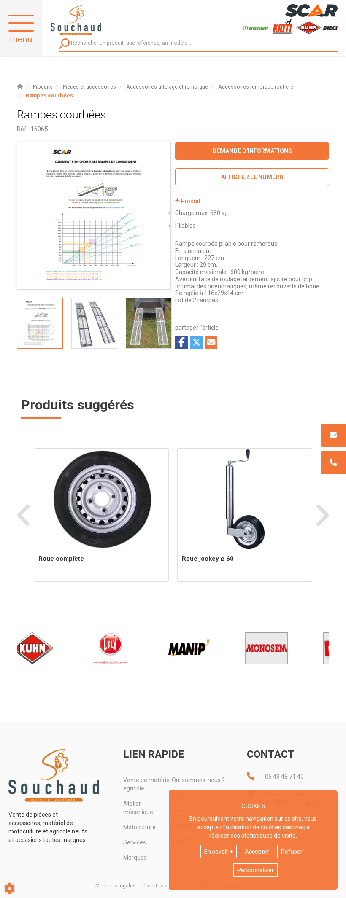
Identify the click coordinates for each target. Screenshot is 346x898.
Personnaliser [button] (255, 870)
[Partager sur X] (196, 342)
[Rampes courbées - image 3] (149, 323)
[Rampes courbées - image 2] (94, 323)
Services (134, 842)
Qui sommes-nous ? (198, 780)
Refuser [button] (292, 851)
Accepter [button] (257, 851)
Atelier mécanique (138, 807)
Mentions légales (115, 886)
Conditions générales (167, 886)
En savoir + (218, 851)
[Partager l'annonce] (211, 342)
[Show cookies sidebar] (9, 888)
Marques (135, 857)
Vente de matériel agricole (147, 784)
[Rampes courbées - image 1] (40, 323)
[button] (49, 95)
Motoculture (139, 827)
